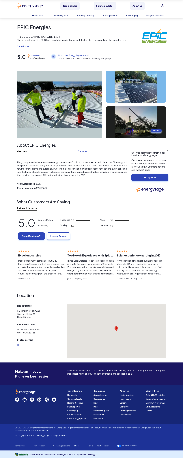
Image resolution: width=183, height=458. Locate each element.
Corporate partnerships (156, 399)
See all (156, 130)
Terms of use (20, 446)
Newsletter (98, 418)
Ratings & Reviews (27, 207)
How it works (125, 399)
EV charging (72, 410)
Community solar (75, 399)
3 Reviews (35, 55)
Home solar (72, 395)
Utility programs (153, 406)
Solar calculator (100, 395)
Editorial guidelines (128, 410)
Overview (22, 151)
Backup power (73, 406)
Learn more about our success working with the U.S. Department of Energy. (63, 454)
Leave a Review (58, 236)
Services (82, 151)
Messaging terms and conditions (66, 446)
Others (149, 410)
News (96, 403)
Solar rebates (99, 399)
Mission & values (127, 395)
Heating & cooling (75, 403)
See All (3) (31, 236)
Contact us (124, 406)
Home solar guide (101, 410)
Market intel (99, 414)
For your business (75, 414)
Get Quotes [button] (149, 177)
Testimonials (125, 414)
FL (18, 344)
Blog (96, 406)
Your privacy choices (130, 446)
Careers (123, 403)
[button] (72, 46)
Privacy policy (39, 446)
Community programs (155, 403)
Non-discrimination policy (98, 446)
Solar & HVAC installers (155, 395)
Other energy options (76, 418)
